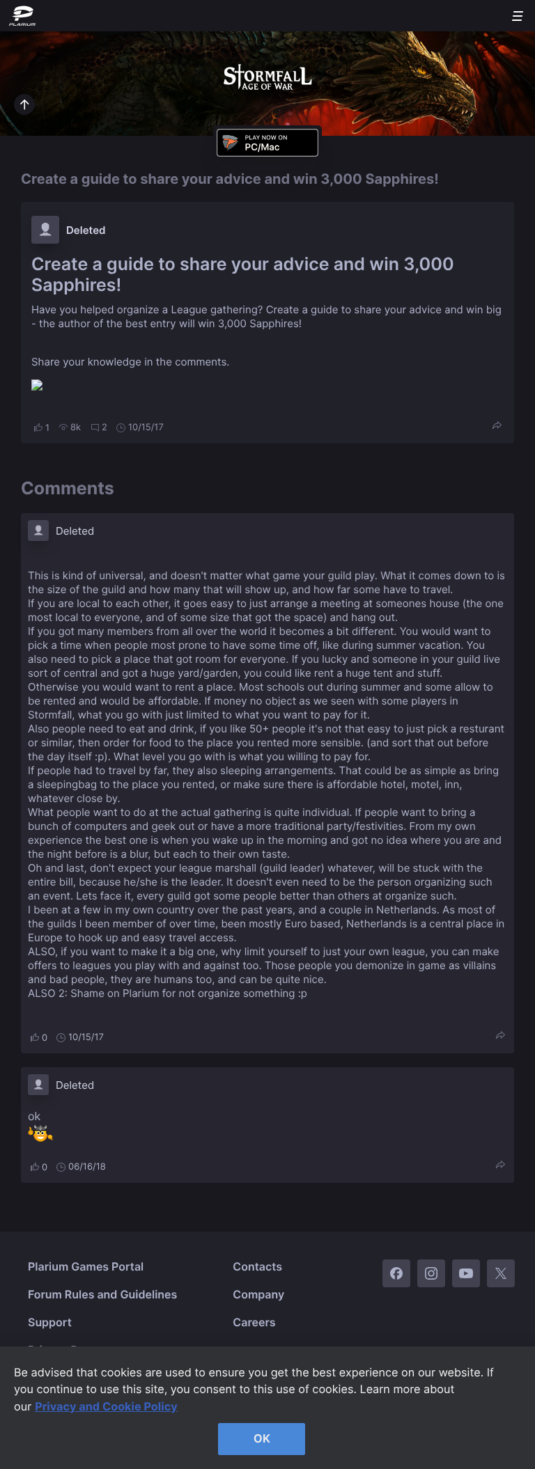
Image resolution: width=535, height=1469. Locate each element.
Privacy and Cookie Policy (106, 1406)
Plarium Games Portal (86, 1266)
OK (262, 1438)
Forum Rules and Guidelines (102, 1294)
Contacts (257, 1266)
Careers (254, 1322)
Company (258, 1294)
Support (50, 1322)
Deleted (86, 230)
